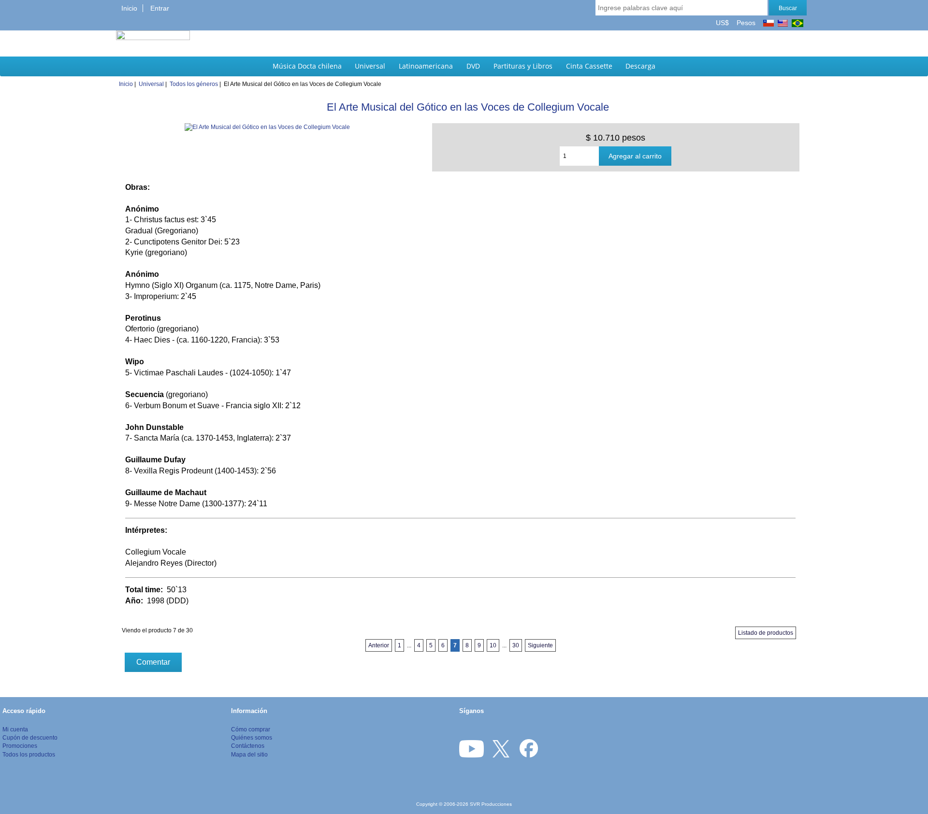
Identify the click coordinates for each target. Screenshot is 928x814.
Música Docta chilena (307, 66)
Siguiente (540, 645)
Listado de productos (765, 632)
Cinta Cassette (589, 66)
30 (515, 645)
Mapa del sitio (249, 754)
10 (493, 645)
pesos (745, 23)
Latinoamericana (426, 66)
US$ (723, 23)
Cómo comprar (250, 729)
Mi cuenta (15, 729)
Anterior (378, 645)
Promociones (19, 746)
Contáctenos (247, 746)
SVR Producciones (491, 804)
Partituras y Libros (522, 66)
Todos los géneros (194, 84)
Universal (370, 66)
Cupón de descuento (30, 737)
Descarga (640, 66)
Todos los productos (28, 754)
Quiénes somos (251, 737)
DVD (473, 66)
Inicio (129, 8)
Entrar (159, 8)
